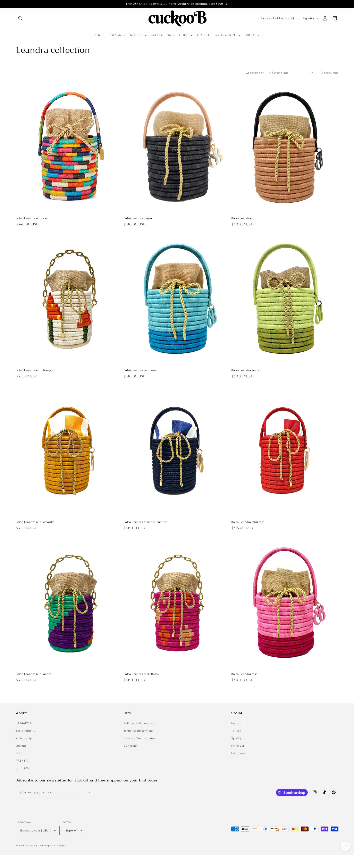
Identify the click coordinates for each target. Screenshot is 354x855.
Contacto (130, 745)
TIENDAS (22, 768)
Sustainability (25, 730)
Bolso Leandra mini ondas (34, 674)
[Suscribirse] (88, 792)
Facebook (238, 753)
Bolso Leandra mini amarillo (35, 522)
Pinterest (237, 745)
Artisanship (24, 738)
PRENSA (22, 760)
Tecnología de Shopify (51, 845)
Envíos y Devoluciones (139, 738)
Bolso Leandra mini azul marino (145, 522)
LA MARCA (24, 723)
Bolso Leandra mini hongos (35, 370)
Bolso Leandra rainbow (32, 218)
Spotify (236, 738)
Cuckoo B (31, 845)
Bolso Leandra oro (243, 218)
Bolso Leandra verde (245, 370)
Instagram (238, 723)
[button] (20, 18)
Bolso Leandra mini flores (141, 674)
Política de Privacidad (139, 723)
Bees (19, 753)
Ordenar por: (255, 73)
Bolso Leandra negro (138, 218)
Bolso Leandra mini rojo (247, 522)
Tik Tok (236, 730)
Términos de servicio (138, 730)
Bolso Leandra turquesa (140, 370)
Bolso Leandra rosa (244, 674)
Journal (21, 745)
